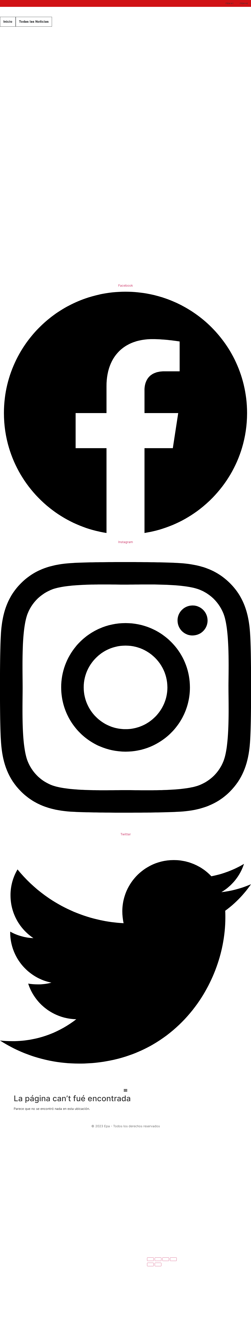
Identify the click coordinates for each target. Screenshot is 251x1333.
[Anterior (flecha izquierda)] (150, 1264)
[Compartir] (165, 1259)
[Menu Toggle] (125, 1090)
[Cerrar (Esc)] (173, 1259)
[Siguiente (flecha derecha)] (158, 1264)
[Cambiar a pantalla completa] (158, 1259)
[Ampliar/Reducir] (150, 1259)
